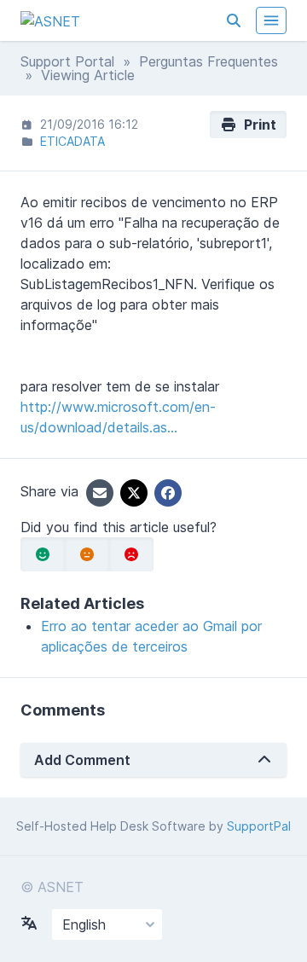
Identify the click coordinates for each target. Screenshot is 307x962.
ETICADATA (72, 141)
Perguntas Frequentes (208, 61)
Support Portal (67, 61)
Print (256, 124)
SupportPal (259, 826)
